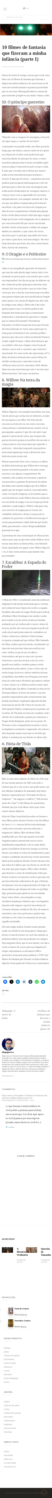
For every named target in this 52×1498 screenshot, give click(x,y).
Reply (32, 1100)
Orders (6, 1452)
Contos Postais (10, 1363)
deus (14, 824)
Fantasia (7, 1348)
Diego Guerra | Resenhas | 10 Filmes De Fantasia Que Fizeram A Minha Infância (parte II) (24, 1097)
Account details (10, 1463)
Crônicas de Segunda (12, 1413)
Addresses (8, 1459)
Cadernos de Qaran (11, 1405)
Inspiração (8, 1424)
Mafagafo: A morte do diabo (8, 1014)
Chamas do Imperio (12, 1356)
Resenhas (8, 1432)
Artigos (7, 1402)
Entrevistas (8, 1417)
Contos (7, 1371)
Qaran (6, 1352)
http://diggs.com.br (8, 1076)
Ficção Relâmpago (11, 1378)
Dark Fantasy (9, 1359)
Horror (6, 1382)
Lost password (10, 1467)
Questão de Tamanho (45, 1251)
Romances (8, 1367)
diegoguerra (8, 1052)
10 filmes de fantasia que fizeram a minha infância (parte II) (43, 1019)
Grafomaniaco (9, 1421)
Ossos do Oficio (10, 1428)
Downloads (8, 1455)
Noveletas (8, 1374)
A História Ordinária (21, 1251)
